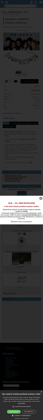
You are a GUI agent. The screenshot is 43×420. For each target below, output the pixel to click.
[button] (21, 415)
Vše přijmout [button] (14, 411)
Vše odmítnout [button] (29, 411)
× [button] (41, 392)
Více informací (21, 403)
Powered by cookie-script (21, 418)
